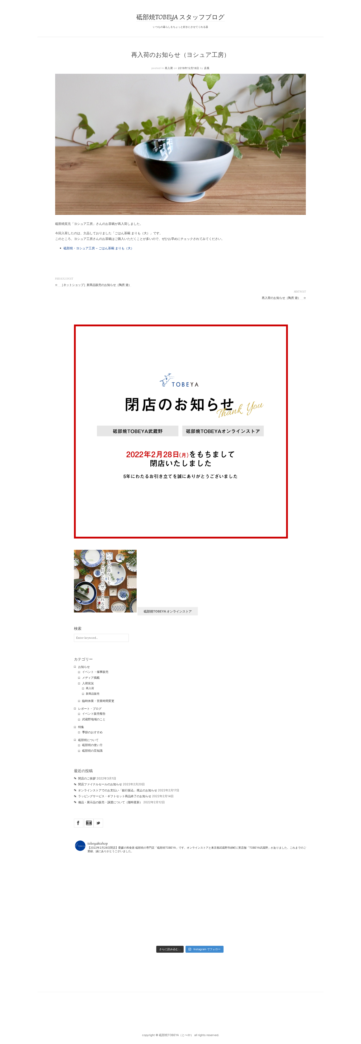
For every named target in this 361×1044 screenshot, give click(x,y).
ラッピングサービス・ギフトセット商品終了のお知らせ (114, 796)
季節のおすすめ (92, 732)
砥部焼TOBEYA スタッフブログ (180, 17)
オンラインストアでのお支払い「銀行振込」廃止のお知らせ (117, 790)
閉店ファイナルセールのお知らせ (100, 784)
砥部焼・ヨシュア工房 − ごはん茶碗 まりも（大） (99, 248)
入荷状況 (88, 683)
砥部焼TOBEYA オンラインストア (168, 611)
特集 (81, 727)
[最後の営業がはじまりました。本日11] (190, 878)
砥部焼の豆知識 (92, 750)
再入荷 (169, 68)
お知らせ (84, 666)
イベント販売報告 (94, 713)
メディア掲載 (91, 677)
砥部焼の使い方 (92, 745)
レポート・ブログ (90, 708)
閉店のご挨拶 (87, 778)
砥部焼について (88, 740)
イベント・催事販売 (95, 672)
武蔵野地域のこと (94, 719)
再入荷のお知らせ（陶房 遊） (284, 297)
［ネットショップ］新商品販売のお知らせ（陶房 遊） (93, 284)
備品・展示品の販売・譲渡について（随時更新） (110, 802)
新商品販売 (92, 693)
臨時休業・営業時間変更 (98, 701)
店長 (207, 68)
